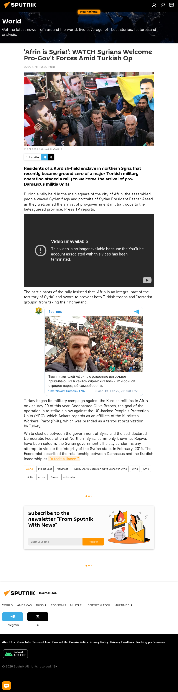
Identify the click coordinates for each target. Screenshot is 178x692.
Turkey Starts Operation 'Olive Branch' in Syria (100, 468)
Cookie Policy (78, 642)
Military (76, 605)
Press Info (24, 642)
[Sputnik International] (21, 8)
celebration (69, 477)
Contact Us (60, 642)
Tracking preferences (150, 642)
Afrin (146, 468)
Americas (24, 605)
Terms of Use (41, 642)
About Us (8, 642)
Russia (41, 605)
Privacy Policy (99, 642)
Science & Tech (99, 605)
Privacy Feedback (122, 642)
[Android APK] (15, 654)
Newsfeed (62, 468)
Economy (58, 605)
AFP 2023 (32, 149)
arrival (42, 477)
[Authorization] (154, 4)
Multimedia (123, 605)
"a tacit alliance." (64, 458)
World (29, 468)
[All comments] (6, 685)
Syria (135, 468)
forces (54, 477)
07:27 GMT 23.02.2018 (39, 67)
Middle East (45, 468)
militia (29, 477)
